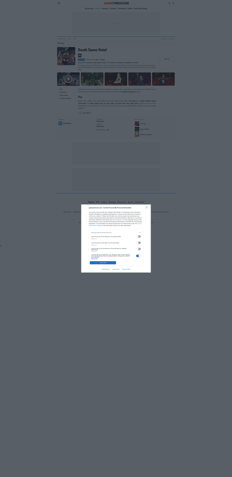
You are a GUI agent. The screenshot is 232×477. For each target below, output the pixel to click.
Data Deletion (106, 269)
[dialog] (116, 238)
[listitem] (116, 232)
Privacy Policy (126, 269)
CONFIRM (103, 262)
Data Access (116, 269)
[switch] (138, 236)
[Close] (147, 208)
